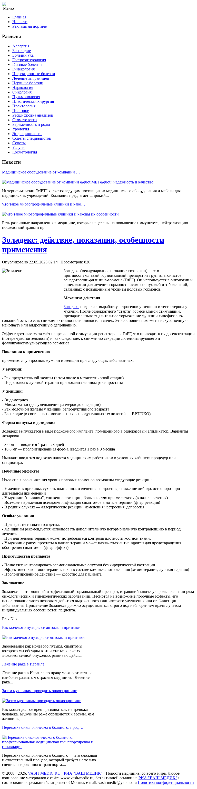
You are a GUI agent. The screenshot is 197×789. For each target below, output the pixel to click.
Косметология (24, 152)
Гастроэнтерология (29, 60)
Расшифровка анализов (32, 115)
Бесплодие (21, 50)
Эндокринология (27, 133)
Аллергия (20, 46)
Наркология (22, 87)
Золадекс (71, 306)
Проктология (23, 106)
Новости (19, 21)
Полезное (20, 110)
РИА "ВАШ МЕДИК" (158, 778)
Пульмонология (26, 97)
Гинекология (23, 69)
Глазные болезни (27, 64)
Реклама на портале (29, 26)
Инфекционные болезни (33, 73)
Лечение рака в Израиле (23, 664)
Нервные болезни (27, 83)
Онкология (22, 92)
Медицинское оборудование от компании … (41, 172)
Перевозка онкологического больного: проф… (42, 727)
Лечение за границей (30, 78)
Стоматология (24, 120)
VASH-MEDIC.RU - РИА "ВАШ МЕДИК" (65, 773)
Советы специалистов (31, 138)
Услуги (18, 147)
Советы (19, 143)
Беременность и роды (31, 124)
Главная (19, 17)
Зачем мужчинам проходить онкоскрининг (39, 691)
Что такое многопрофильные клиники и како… (43, 204)
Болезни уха (23, 55)
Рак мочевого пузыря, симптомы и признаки (41, 627)
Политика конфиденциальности (166, 782)
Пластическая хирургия (33, 101)
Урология (20, 129)
